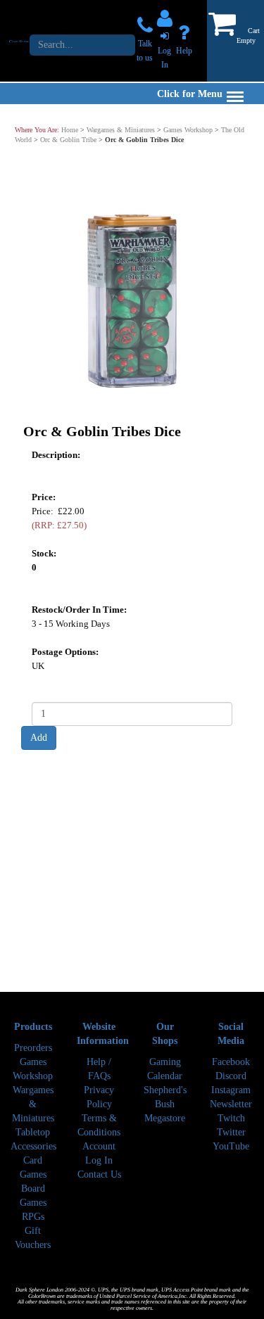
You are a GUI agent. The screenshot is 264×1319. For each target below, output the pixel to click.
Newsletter (231, 1104)
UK (38, 666)
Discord (230, 1076)
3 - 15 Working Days (71, 623)
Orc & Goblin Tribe (68, 140)
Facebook (231, 1062)
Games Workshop (188, 130)
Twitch (231, 1118)
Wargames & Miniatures (121, 130)
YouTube (231, 1146)
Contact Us (99, 1174)
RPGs (33, 1216)
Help (184, 51)
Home (69, 130)
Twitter (231, 1132)
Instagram (231, 1090)
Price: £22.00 (59, 518)
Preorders (33, 1048)
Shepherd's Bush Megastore (165, 1104)
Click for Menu (189, 94)
